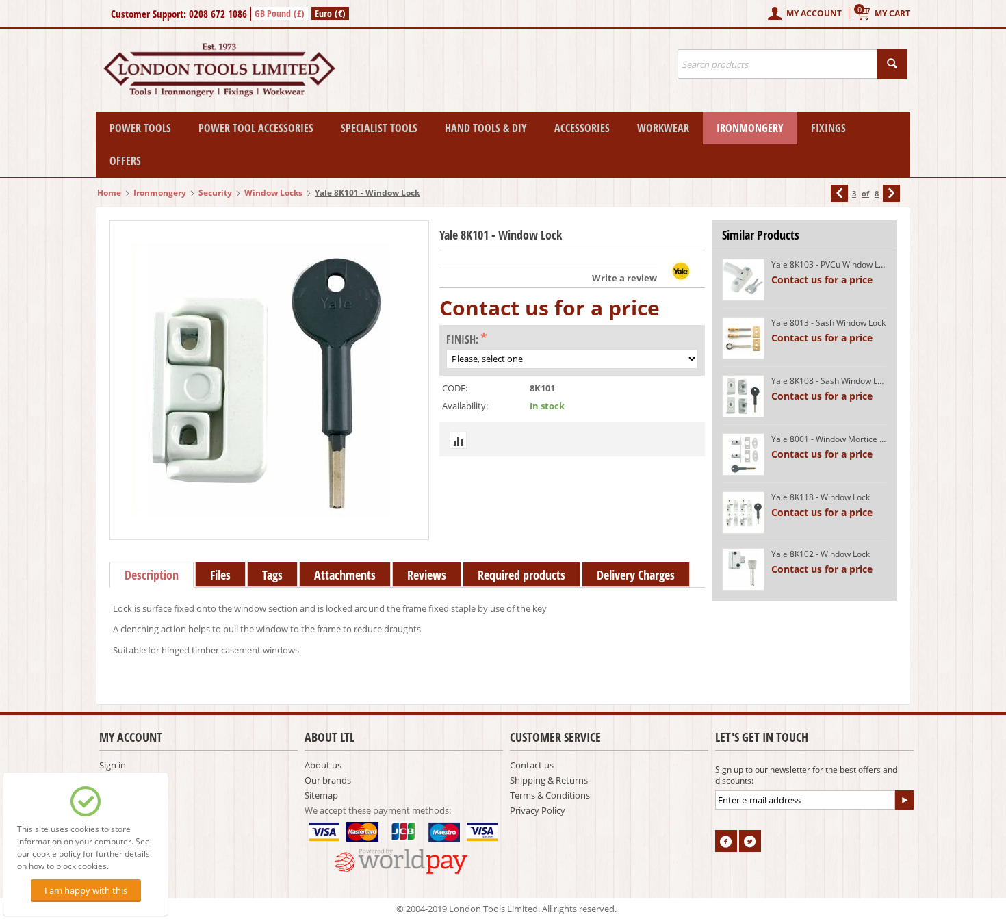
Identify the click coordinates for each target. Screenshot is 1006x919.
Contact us (532, 765)
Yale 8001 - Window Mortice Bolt (828, 439)
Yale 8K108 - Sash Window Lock (828, 381)
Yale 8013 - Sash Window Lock (828, 322)
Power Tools (140, 127)
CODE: (454, 388)
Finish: (462, 339)
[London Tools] (221, 69)
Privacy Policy (537, 810)
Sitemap (321, 795)
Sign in (112, 765)
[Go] (904, 800)
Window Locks (273, 192)
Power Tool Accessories (255, 127)
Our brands (328, 780)
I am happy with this (85, 890)
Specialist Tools (379, 127)
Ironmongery (750, 127)
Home (109, 192)
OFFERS (125, 160)
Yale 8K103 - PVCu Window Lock (828, 264)
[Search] (892, 64)
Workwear (663, 127)
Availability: (465, 406)
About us (323, 765)
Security (215, 192)
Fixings (828, 127)
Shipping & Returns (549, 780)
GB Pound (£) (280, 13)
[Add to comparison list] (458, 440)
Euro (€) (330, 13)
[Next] (891, 193)
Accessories (582, 127)
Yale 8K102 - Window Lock (820, 554)
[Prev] (839, 193)
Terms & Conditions (550, 795)
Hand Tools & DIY (486, 127)
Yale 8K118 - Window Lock (820, 497)
